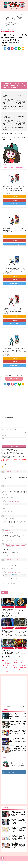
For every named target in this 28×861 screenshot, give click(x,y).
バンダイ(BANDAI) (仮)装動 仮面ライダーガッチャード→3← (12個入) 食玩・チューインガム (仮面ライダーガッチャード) (14, 269)
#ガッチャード (13, 102)
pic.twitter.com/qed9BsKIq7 (15, 103)
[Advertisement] (14, 66)
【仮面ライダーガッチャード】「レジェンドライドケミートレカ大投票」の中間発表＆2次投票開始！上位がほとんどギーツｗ (16, 662)
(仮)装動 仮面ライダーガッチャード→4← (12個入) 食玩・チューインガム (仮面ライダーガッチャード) (14, 230)
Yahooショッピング (14, 203)
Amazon (15, 196)
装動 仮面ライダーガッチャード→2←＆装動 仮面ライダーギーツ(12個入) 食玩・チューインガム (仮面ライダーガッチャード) (14, 310)
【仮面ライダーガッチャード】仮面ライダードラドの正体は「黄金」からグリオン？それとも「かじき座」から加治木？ (20, 653)
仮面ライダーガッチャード (8, 417)
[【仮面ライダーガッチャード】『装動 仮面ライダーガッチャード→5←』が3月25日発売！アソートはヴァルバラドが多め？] (15, 48)
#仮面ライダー (6, 102)
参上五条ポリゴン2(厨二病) (12, 575)
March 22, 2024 (7, 108)
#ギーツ (21, 102)
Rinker (8, 192)
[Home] (14, 6)
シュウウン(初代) (11, 504)
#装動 (18, 102)
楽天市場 (15, 200)
